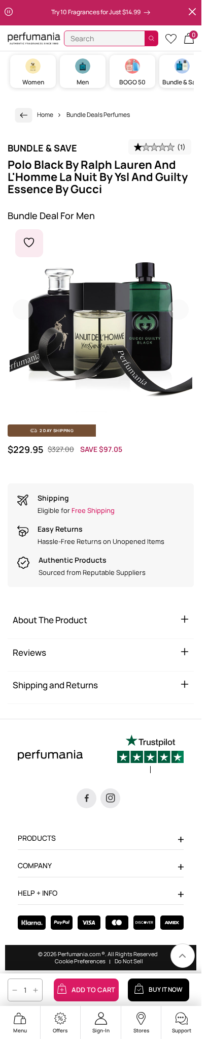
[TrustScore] (150, 754)
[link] (23, 115)
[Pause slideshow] (9, 12)
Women (33, 82)
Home (45, 114)
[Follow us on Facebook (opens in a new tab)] (86, 798)
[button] (189, 38)
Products (37, 838)
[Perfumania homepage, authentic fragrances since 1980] (34, 38)
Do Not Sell (129, 961)
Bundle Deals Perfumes (98, 114)
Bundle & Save (182, 82)
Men (83, 82)
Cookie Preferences (80, 961)
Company (35, 865)
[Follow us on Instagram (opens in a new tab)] (110, 798)
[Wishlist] (171, 38)
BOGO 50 (132, 82)
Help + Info (37, 893)
